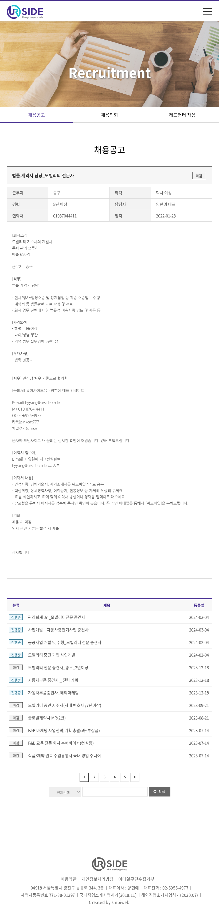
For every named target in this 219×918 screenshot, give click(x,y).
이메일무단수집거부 (136, 879)
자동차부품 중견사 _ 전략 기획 (53, 680)
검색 (161, 792)
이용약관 (69, 879)
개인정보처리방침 (97, 879)
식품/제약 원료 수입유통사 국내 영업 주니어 (64, 755)
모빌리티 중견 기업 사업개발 (51, 655)
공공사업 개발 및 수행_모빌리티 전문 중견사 (64, 642)
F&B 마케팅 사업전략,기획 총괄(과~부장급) (64, 730)
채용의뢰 (109, 114)
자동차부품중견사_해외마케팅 (53, 693)
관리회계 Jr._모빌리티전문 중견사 (56, 617)
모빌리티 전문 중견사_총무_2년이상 (58, 667)
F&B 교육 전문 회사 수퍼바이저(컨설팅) (61, 743)
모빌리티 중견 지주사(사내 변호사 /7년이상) (64, 705)
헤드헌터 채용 (182, 114)
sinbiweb (121, 902)
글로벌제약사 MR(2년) (47, 718)
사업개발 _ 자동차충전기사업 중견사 (58, 630)
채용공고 (36, 114)
